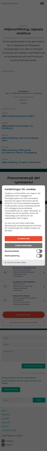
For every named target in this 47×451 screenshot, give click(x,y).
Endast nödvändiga (23, 245)
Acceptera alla (23, 239)
